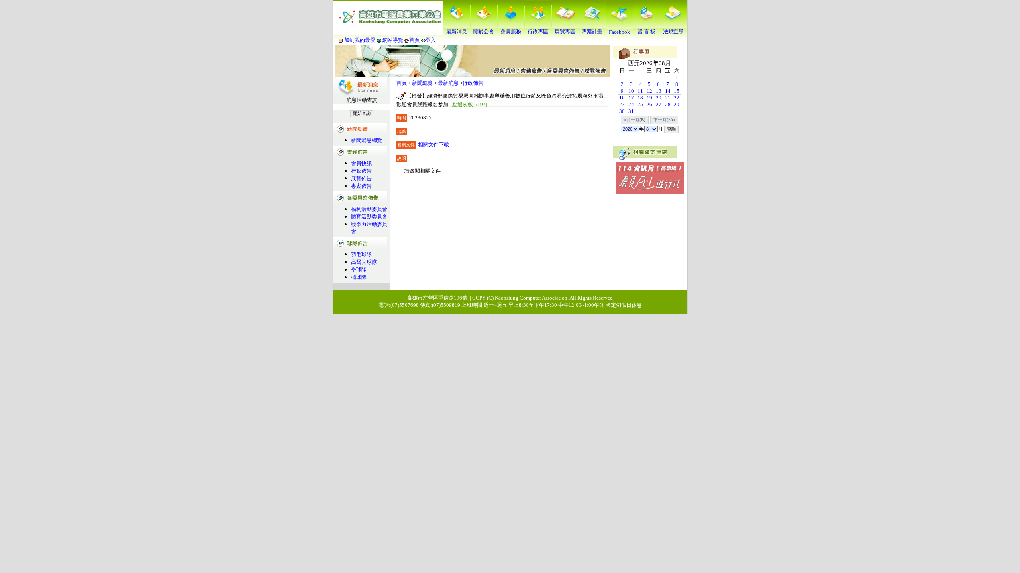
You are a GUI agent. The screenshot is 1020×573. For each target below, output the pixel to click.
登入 (431, 40)
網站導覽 (392, 40)
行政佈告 (361, 171)
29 (676, 104)
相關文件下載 (433, 145)
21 (668, 98)
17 (631, 98)
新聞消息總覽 (366, 140)
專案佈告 (361, 186)
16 (622, 98)
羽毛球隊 (361, 254)
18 (640, 98)
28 (668, 104)
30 (622, 111)
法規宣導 (673, 32)
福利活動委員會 (369, 209)
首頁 (414, 40)
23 (622, 104)
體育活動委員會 (369, 217)
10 (631, 91)
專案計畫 (592, 32)
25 (640, 104)
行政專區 (538, 32)
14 (668, 91)
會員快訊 (361, 163)
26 (649, 104)
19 (649, 98)
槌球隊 (359, 277)
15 (676, 91)
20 (658, 98)
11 (640, 91)
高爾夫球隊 (364, 262)
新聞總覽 (422, 83)
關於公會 (483, 32)
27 (658, 104)
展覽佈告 (361, 178)
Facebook (619, 32)
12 (649, 91)
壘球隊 (359, 270)
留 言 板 (646, 32)
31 (631, 111)
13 (658, 91)
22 (676, 98)
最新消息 (456, 32)
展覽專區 (565, 32)
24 (631, 104)
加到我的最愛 (359, 40)
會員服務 (510, 32)
